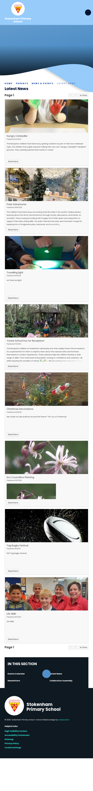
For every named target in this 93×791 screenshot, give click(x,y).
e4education (63, 720)
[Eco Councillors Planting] (46, 457)
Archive (83, 95)
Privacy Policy (12, 743)
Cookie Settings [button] (13, 747)
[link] (70, 95)
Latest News (66, 83)
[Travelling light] (46, 252)
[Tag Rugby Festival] (46, 525)
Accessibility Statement (17, 735)
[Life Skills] (46, 593)
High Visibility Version (16, 731)
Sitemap (9, 739)
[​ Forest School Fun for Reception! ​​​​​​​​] (46, 320)
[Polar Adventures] (46, 184)
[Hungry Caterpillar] (46, 116)
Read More (13, 161)
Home (8, 83)
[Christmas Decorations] (46, 389)
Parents (22, 83)
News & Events (43, 83)
